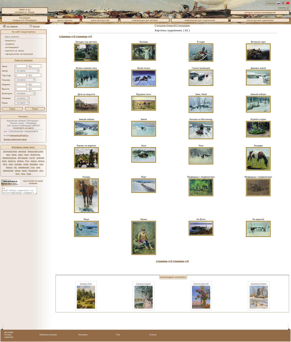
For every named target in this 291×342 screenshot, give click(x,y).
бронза (9, 167)
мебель (20, 161)
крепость (12, 161)
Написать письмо (48, 334)
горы (41, 164)
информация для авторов (145, 20)
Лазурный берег (10, 151)
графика (9, 44)
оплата (7, 334)
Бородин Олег (86, 284)
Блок (29, 174)
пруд (17, 174)
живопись (10, 40)
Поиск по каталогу (24, 60)
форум (36, 26)
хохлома (18, 164)
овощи (17, 171)
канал (24, 171)
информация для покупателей (200, 20)
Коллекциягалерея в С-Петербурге (25, 19)
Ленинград (33, 171)
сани (38, 167)
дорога (34, 161)
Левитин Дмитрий (201, 284)
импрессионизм (9, 158)
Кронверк (34, 164)
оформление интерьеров (19, 54)
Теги (118, 334)
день (23, 174)
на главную (12, 26)
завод (20, 155)
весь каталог (12, 36)
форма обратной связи (15, 139)
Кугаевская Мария (258, 284)
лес (15, 167)
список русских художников (259, 20)
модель (41, 161)
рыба (4, 161)
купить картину (64, 20)
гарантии (8, 337)
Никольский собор (35, 151)
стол (33, 167)
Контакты (83, 334)
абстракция (23, 158)
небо (11, 164)
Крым (14, 155)
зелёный (40, 158)
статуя (32, 158)
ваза (8, 155)
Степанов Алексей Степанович (172, 25)
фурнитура (35, 155)
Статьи (152, 334)
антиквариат (12, 47)
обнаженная (23, 167)
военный (22, 151)
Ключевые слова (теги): (23, 147)
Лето (5, 164)
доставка (8, 332)
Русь (27, 161)
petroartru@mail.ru (19, 135)
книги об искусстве (100, 20)
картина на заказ (14, 50)
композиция (8, 171)
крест (26, 155)
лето (41, 171)
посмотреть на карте (23, 128)
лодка (25, 164)
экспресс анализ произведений (260, 12)
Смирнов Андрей (143, 284)
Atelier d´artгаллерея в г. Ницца (24, 10)
